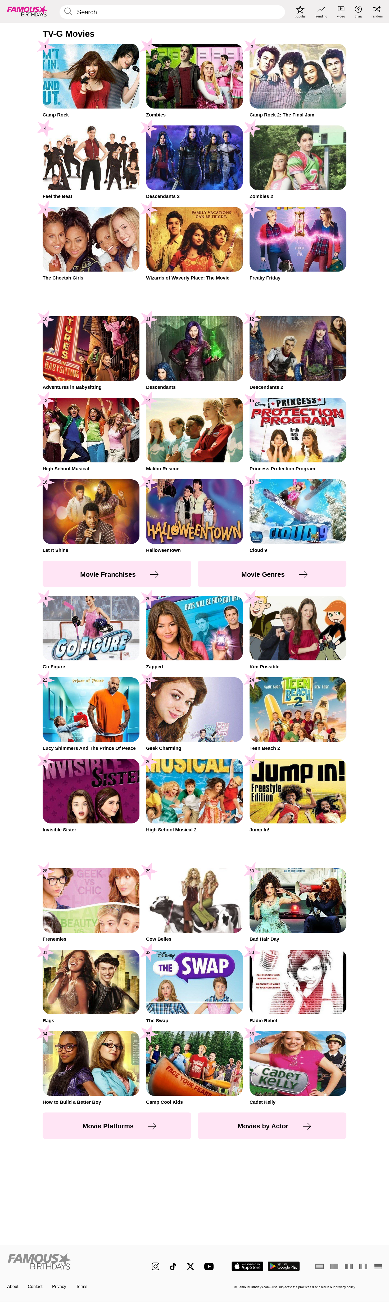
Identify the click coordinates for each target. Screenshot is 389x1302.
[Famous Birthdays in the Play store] (284, 1266)
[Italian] (363, 1266)
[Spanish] (319, 1266)
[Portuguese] (334, 1266)
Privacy (59, 1286)
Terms (81, 1286)
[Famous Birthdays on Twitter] (191, 1267)
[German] (378, 1266)
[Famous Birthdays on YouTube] (210, 1266)
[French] (349, 1266)
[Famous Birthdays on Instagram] (156, 1267)
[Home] (68, 1262)
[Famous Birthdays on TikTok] (173, 1267)
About (12, 1286)
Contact (35, 1286)
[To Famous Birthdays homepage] (27, 11)
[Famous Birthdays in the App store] (248, 1266)
